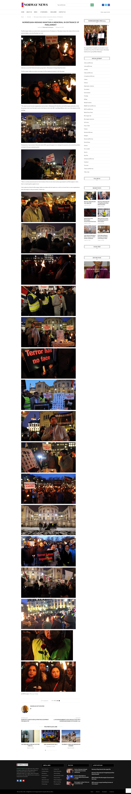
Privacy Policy (45, 775)
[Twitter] (106, 5)
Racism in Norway (88, 132)
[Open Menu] (109, 5)
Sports (85, 152)
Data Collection (57, 771)
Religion (86, 135)
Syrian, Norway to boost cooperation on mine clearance (80, 771)
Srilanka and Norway (89, 158)
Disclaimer (53, 12)
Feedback (44, 777)
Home (22, 12)
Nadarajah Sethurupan (48, 27)
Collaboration (45, 771)
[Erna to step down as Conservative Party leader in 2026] (70, 777)
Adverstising (57, 773)
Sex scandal (87, 149)
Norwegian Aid (87, 115)
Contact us (62, 12)
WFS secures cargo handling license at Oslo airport (103, 220)
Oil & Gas (86, 122)
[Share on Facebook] (54, 700)
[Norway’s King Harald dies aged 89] (90, 196)
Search (92, 5)
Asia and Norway (88, 66)
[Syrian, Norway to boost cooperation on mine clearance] (70, 771)
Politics (86, 129)
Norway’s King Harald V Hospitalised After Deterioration (103, 203)
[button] (23, 740)
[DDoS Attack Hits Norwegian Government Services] (90, 213)
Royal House (87, 142)
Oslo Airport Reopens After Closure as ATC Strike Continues (90, 237)
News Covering (57, 781)
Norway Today (34, 694)
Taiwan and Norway (88, 168)
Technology (44, 784)
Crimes (85, 79)
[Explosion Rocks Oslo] (50, 736)
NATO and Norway (88, 109)
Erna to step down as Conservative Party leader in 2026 (81, 777)
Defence (86, 82)
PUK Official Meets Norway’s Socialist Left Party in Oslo (102, 237)
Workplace (44, 773)
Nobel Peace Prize (88, 112)
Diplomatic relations (89, 86)
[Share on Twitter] (56, 700)
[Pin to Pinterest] (57, 700)
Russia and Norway (88, 139)
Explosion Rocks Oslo (50, 744)
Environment (87, 92)
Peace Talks (87, 125)
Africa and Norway (88, 63)
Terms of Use (57, 777)
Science (86, 145)
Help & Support (58, 779)
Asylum (86, 69)
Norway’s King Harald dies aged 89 (90, 202)
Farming (86, 96)
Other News (43, 12)
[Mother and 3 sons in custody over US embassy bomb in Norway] (30, 736)
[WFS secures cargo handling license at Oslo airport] (104, 213)
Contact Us (56, 769)
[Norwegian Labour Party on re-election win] (70, 783)
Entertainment (45, 781)
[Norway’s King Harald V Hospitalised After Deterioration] (104, 196)
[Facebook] (103, 5)
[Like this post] (53, 700)
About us (29, 12)
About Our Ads (45, 779)
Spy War (86, 155)
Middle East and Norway (90, 106)
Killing (85, 99)
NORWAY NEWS (21, 768)
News (35, 12)
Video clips (86, 172)
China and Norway (88, 72)
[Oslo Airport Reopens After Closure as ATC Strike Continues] (90, 229)
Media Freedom (87, 102)
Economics (86, 89)
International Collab (59, 775)
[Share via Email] (59, 700)
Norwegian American (89, 119)
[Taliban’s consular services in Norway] (71, 736)
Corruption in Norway (89, 76)
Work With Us (45, 769)
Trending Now (57, 784)
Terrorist (29, 17)
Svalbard (86, 162)
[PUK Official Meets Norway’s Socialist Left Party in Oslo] (104, 229)
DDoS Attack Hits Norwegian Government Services (90, 220)
